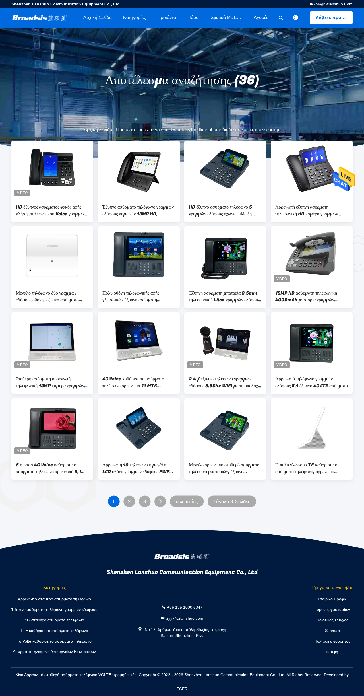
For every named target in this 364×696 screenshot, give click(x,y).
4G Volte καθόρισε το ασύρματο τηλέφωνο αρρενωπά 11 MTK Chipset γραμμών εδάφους (133, 382)
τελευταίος (186, 501)
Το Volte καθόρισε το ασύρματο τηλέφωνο (54, 641)
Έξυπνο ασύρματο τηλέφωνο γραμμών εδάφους (54, 609)
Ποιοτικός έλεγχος (332, 620)
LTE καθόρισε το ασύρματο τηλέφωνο (54, 630)
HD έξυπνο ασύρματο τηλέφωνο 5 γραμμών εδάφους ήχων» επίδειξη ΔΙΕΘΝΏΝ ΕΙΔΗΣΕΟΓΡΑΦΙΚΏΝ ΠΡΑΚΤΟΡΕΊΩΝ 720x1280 (221, 210)
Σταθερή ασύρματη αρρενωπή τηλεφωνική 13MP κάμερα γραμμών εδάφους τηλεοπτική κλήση (50, 382)
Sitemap (332, 630)
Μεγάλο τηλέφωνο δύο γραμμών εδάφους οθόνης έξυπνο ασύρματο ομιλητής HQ (47, 296)
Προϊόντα (166, 17)
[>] (160, 501)
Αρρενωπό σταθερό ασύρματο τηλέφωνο (54, 599)
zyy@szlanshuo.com (333, 4)
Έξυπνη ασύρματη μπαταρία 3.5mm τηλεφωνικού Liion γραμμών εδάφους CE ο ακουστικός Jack (224, 296)
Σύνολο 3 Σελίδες (231, 501)
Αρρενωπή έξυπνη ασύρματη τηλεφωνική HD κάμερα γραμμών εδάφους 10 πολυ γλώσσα (306, 210)
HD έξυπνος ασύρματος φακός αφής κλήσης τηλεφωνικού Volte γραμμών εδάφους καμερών (51, 210)
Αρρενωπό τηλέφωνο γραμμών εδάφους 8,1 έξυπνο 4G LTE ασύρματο (311, 382)
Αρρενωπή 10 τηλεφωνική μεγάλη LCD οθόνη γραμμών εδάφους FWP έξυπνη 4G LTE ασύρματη (135, 468)
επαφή (332, 651)
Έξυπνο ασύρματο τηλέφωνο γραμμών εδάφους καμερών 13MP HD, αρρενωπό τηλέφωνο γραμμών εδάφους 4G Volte (138, 210)
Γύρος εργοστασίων (332, 609)
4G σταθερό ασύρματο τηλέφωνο (54, 620)
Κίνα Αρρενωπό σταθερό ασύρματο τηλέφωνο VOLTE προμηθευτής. (77, 674)
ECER (182, 689)
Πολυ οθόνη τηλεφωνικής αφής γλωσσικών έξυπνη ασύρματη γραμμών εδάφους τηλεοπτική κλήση (136, 296)
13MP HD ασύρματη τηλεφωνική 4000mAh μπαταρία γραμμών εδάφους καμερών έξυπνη (306, 296)
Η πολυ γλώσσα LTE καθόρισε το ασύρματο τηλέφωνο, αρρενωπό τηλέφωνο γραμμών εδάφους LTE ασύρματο (306, 468)
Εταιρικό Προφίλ (332, 599)
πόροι (193, 17)
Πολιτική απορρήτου (332, 641)
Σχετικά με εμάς (227, 17)
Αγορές (261, 17)
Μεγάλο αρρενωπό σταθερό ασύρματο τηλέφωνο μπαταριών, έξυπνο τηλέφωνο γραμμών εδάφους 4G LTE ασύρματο (224, 468)
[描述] (295, 17)
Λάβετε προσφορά (334, 17)
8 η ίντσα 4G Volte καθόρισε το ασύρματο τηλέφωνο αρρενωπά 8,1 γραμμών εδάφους (48, 468)
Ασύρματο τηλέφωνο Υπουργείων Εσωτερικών (54, 651)
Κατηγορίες (134, 17)
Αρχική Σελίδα (97, 17)
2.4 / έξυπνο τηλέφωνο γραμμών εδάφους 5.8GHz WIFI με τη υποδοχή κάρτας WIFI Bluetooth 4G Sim (224, 382)
